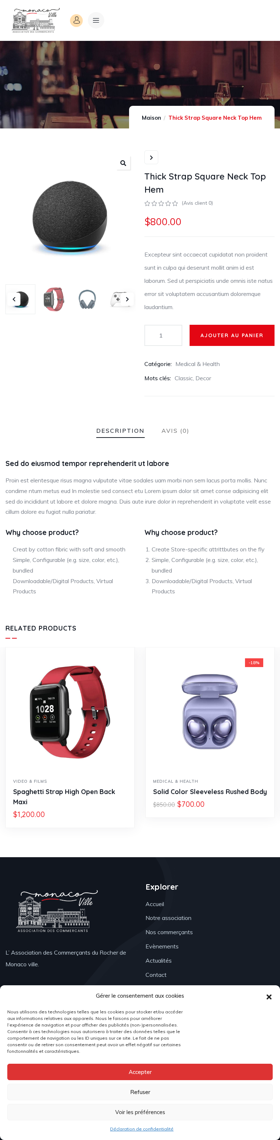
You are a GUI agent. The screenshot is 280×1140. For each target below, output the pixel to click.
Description (120, 430)
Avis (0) (176, 430)
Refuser (140, 1092)
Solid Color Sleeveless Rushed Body (210, 791)
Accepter (140, 1071)
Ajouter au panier (232, 335)
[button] (269, 996)
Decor (203, 378)
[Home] (35, 20)
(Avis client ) (197, 203)
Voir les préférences (140, 1112)
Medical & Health (197, 363)
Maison (151, 117)
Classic (184, 378)
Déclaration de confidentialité (142, 1129)
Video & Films (30, 781)
